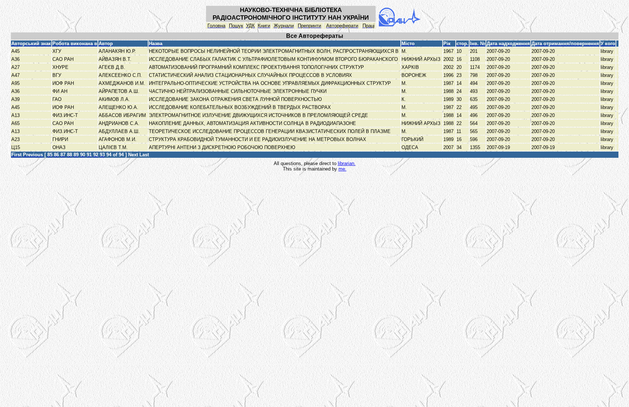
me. (343, 169)
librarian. (347, 163)
